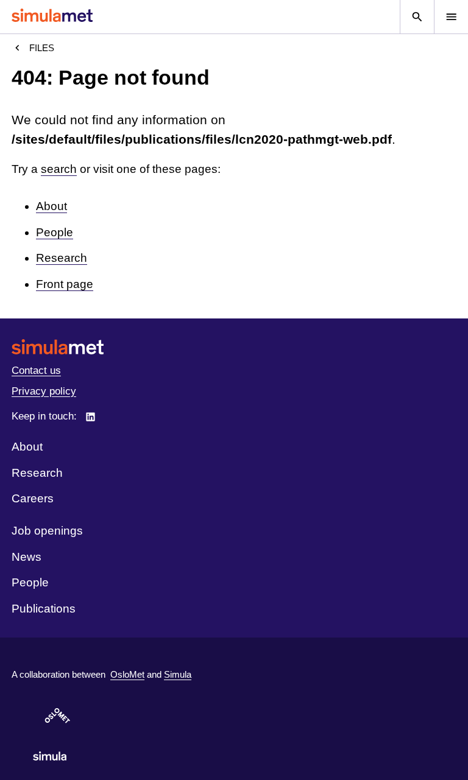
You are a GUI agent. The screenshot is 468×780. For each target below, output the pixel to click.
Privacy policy (44, 391)
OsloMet (127, 674)
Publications (44, 608)
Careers (33, 498)
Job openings (47, 530)
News (26, 556)
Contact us (36, 370)
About (51, 206)
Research (61, 257)
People (54, 232)
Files (41, 48)
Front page (64, 284)
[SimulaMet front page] (234, 346)
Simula (177, 674)
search (59, 169)
